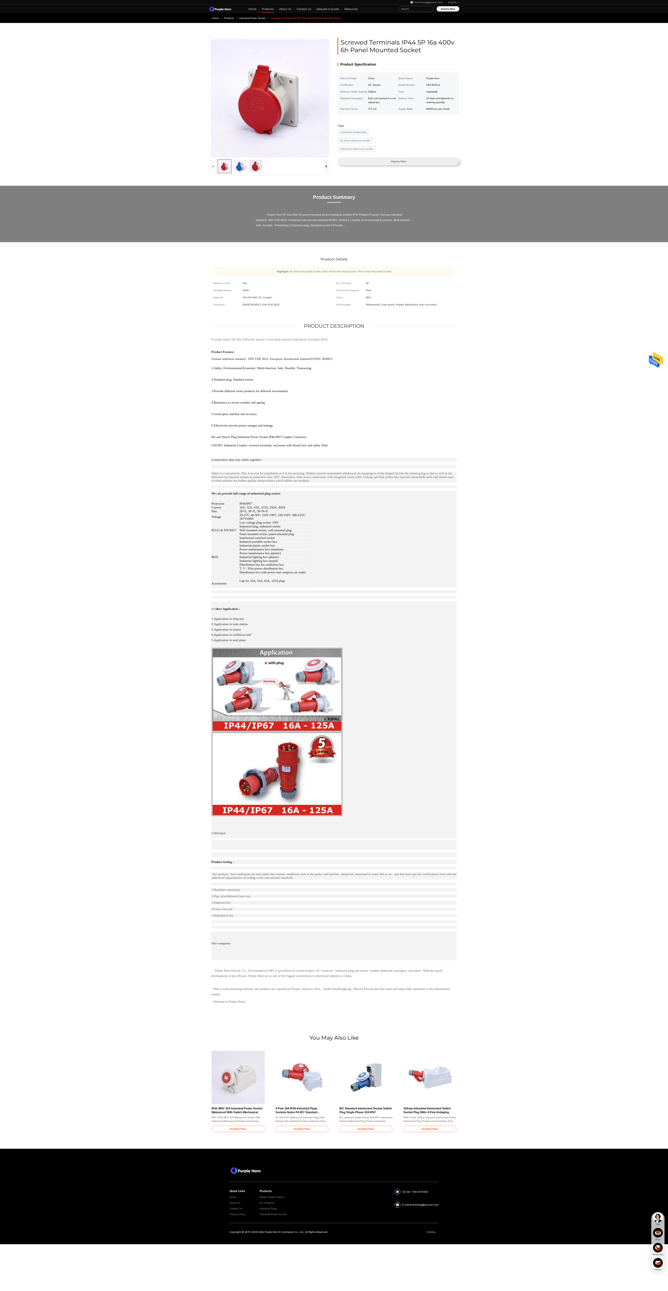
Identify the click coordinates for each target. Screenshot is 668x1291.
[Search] (429, 9)
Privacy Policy (238, 1214)
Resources (351, 9)
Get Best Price (238, 1128)
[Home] (220, 9)
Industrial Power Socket (252, 18)
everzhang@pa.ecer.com (424, 1204)
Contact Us (304, 9)
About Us (285, 9)
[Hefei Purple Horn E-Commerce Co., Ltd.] (245, 1170)
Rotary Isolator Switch (272, 1197)
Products (268, 9)
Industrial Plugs (268, 1208)
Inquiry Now (448, 8)
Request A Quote (328, 9)
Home (252, 9)
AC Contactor (267, 1202)
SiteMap (431, 1231)
